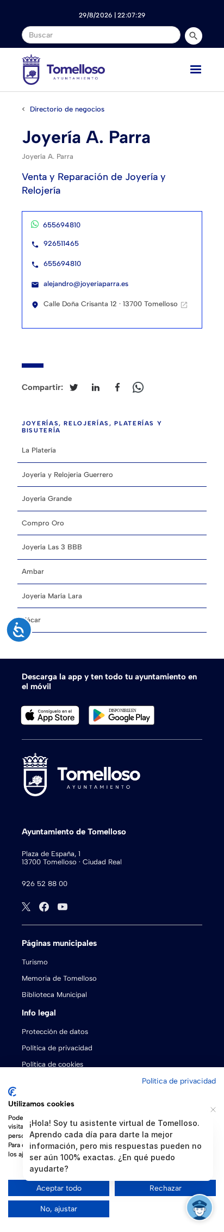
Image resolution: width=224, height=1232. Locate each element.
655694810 (61, 225)
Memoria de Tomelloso (59, 978)
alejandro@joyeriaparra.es (85, 284)
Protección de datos (55, 1031)
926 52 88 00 (44, 884)
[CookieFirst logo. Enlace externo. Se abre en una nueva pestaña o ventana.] (12, 1092)
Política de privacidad (57, 1048)
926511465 (61, 243)
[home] (63, 69)
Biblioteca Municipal (54, 994)
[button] (196, 69)
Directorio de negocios (67, 109)
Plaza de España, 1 (51, 854)
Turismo (35, 962)
